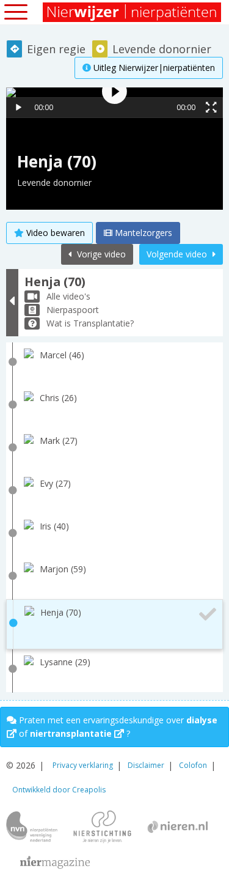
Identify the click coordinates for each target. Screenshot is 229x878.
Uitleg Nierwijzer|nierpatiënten (153, 67)
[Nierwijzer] (133, 12)
